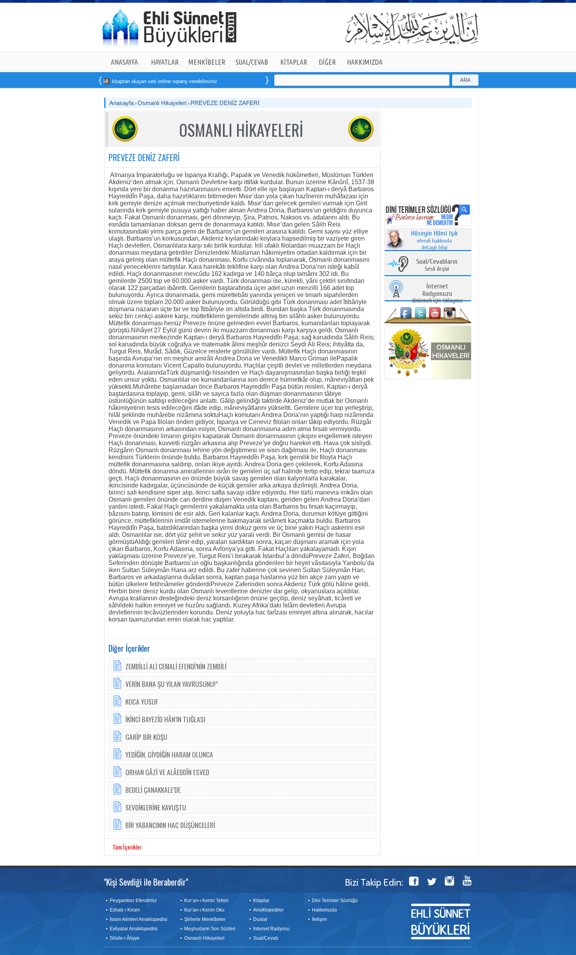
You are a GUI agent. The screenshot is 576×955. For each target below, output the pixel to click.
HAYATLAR (165, 62)
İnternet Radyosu (271, 928)
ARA (465, 80)
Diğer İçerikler (129, 648)
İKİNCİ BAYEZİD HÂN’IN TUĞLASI (165, 719)
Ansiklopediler (268, 910)
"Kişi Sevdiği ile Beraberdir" (146, 881)
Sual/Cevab (265, 938)
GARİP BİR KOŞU (146, 737)
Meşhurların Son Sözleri (209, 928)
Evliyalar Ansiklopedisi (134, 928)
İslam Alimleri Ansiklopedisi (138, 919)
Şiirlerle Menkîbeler (205, 919)
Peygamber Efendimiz (133, 900)
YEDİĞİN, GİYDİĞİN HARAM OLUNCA (169, 754)
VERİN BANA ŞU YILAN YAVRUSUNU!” (171, 684)
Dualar (260, 919)
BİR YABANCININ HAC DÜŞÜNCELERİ (170, 825)
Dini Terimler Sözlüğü (335, 900)
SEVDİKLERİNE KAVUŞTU (155, 807)
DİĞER (327, 62)
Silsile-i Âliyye (124, 938)
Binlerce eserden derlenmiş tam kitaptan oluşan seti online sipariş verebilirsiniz (103, 81)
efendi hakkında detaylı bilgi (434, 240)
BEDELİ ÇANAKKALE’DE (153, 790)
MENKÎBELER (206, 62)
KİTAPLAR (293, 62)
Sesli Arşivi (436, 265)
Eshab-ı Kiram (125, 910)
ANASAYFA (124, 62)
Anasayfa (121, 103)
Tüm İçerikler (127, 847)
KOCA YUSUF (141, 701)
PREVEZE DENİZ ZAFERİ (224, 103)
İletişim (319, 919)
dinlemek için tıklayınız (437, 293)
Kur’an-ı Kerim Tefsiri (206, 900)
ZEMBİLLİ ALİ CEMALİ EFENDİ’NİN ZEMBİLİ (175, 666)
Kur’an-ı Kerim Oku (204, 910)
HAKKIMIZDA (364, 62)
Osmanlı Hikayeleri (162, 103)
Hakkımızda (324, 910)
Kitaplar (261, 900)
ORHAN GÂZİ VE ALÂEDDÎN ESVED (167, 772)
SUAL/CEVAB (251, 62)
